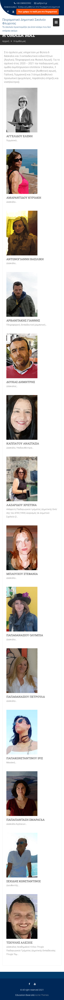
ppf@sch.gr (42, 3)
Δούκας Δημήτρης (20, 382)
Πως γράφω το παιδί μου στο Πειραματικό (37, 15)
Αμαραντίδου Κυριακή (23, 197)
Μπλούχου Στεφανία (22, 574)
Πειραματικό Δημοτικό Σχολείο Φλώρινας (24, 25)
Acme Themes (42, 995)
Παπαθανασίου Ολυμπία (24, 635)
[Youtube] (13, 15)
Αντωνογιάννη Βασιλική (25, 259)
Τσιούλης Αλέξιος (19, 942)
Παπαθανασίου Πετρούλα (25, 697)
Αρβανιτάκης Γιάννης (23, 320)
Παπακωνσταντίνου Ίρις (24, 758)
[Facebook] (7, 15)
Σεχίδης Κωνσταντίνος (23, 881)
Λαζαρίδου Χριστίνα (21, 505)
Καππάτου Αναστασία (22, 443)
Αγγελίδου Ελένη (19, 136)
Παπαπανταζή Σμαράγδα (25, 820)
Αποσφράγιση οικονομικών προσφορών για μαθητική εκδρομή (32, 10)
